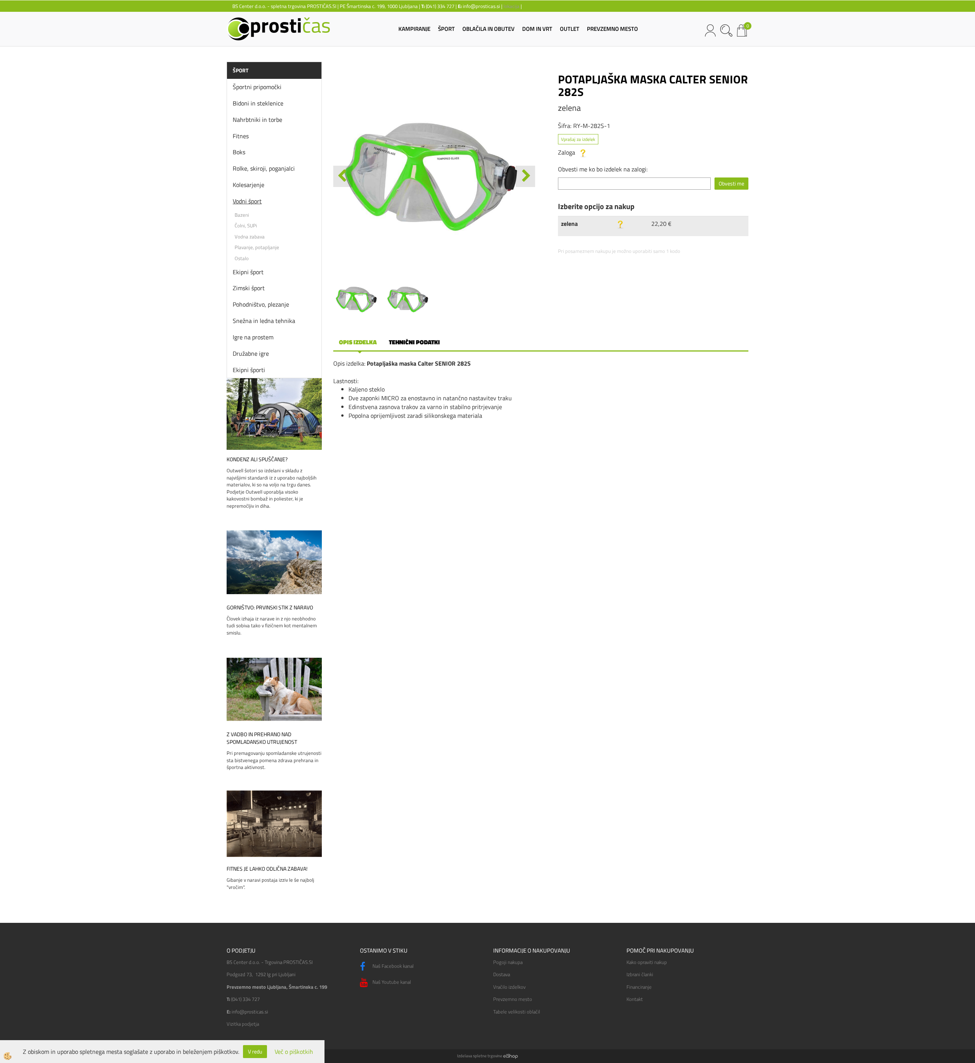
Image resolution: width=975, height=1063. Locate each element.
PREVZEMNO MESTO (612, 28)
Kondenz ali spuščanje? (257, 459)
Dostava (501, 974)
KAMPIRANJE (414, 28)
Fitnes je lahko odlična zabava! (267, 869)
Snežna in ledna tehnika (264, 320)
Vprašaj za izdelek (578, 139)
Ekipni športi (249, 369)
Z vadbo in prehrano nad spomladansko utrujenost (262, 738)
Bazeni (242, 215)
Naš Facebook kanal (392, 966)
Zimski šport (249, 288)
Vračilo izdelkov (509, 987)
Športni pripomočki (257, 86)
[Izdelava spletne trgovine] (510, 1056)
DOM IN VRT (537, 28)
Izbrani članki (640, 974)
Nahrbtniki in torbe (257, 119)
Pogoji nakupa (508, 962)
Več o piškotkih (294, 1051)
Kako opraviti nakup (647, 962)
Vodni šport (247, 201)
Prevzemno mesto (512, 999)
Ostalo (242, 258)
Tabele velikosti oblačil (516, 1011)
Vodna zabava (250, 236)
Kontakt (635, 999)
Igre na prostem (253, 337)
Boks (239, 152)
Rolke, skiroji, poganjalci (264, 168)
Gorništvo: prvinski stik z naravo (270, 607)
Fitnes (241, 136)
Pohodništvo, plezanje (261, 304)
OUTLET (569, 28)
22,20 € (661, 223)
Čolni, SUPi (246, 225)
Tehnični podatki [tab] (414, 342)
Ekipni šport (248, 272)
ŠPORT (446, 28)
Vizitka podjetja (243, 1024)
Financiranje (639, 987)
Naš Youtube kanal (391, 982)
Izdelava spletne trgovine (479, 1056)
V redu (255, 1051)
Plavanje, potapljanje (257, 247)
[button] (525, 176)
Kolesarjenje (248, 184)
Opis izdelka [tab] (358, 342)
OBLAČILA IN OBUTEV (488, 28)
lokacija (511, 6)
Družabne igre (251, 353)
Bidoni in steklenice (258, 103)
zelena (569, 223)
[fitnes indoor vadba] (274, 822)
